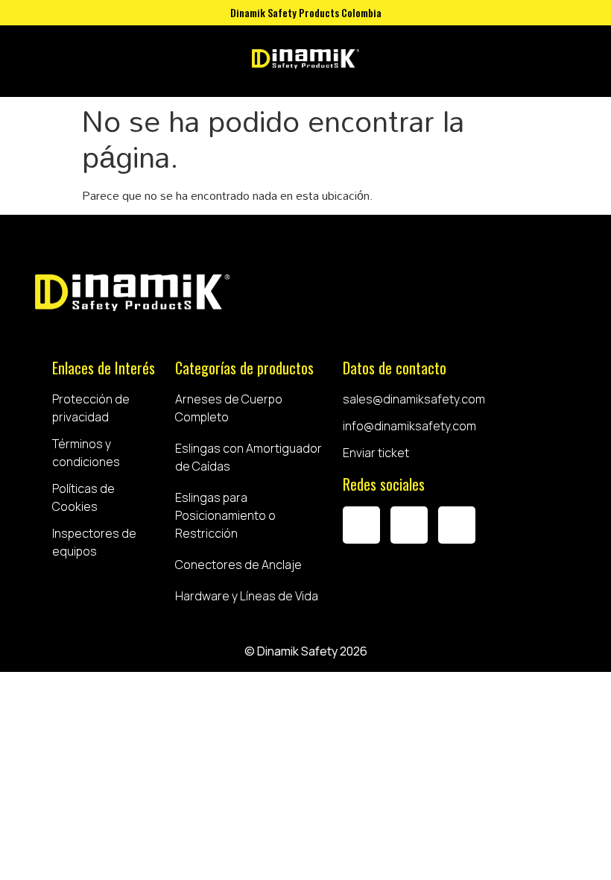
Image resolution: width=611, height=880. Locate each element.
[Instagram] (409, 525)
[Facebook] (361, 525)
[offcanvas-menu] (385, 61)
